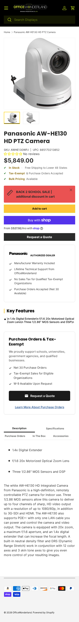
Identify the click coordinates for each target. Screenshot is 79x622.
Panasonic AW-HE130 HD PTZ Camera (35, 32)
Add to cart (39, 208)
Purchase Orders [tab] (15, 435)
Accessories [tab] (60, 435)
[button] (73, 8)
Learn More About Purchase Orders (39, 407)
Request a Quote (39, 237)
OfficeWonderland (22, 612)
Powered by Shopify (43, 612)
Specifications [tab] (55, 428)
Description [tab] (19, 428)
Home (7, 32)
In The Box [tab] (39, 435)
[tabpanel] (39, 500)
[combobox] (39, 20)
